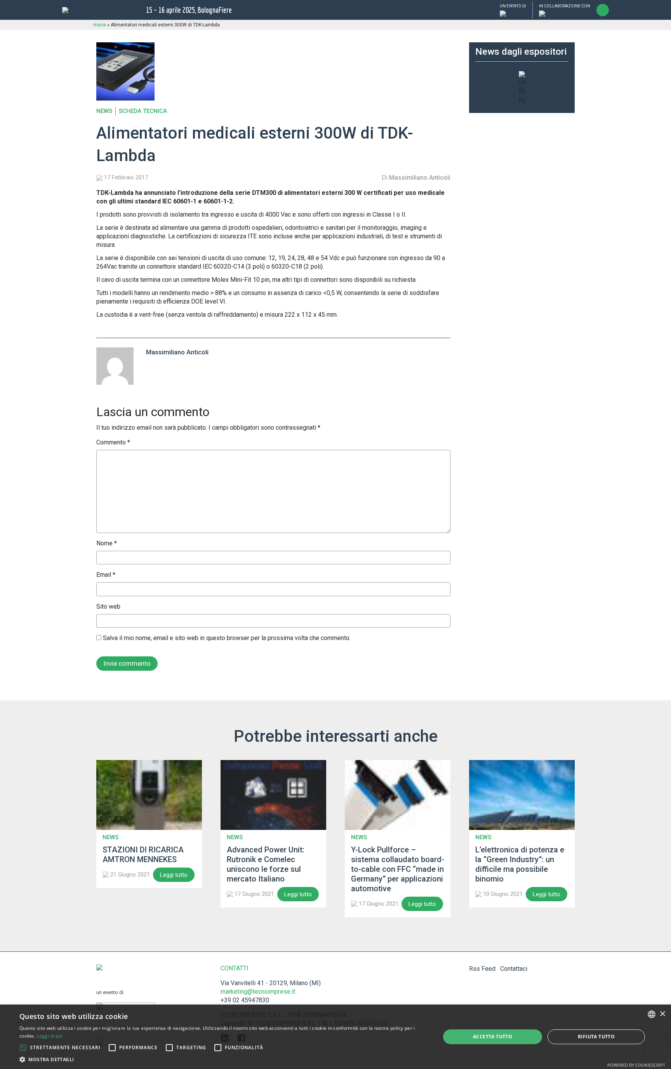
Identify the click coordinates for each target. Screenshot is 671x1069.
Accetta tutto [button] (492, 1036)
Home (99, 25)
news (104, 111)
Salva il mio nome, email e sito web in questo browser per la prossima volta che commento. (227, 638)
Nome (106, 543)
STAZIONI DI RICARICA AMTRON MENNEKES (143, 854)
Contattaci (513, 968)
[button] (23, 1047)
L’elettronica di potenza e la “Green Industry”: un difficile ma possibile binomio (519, 864)
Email (105, 574)
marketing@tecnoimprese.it (258, 991)
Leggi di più (50, 1036)
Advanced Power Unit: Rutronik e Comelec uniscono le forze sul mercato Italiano (265, 864)
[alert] (335, 1037)
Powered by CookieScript (636, 1065)
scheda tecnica (143, 111)
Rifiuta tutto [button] (596, 1036)
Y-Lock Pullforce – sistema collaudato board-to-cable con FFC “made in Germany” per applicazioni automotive (397, 869)
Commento (113, 442)
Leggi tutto (174, 874)
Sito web (108, 606)
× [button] (662, 1014)
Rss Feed (482, 968)
